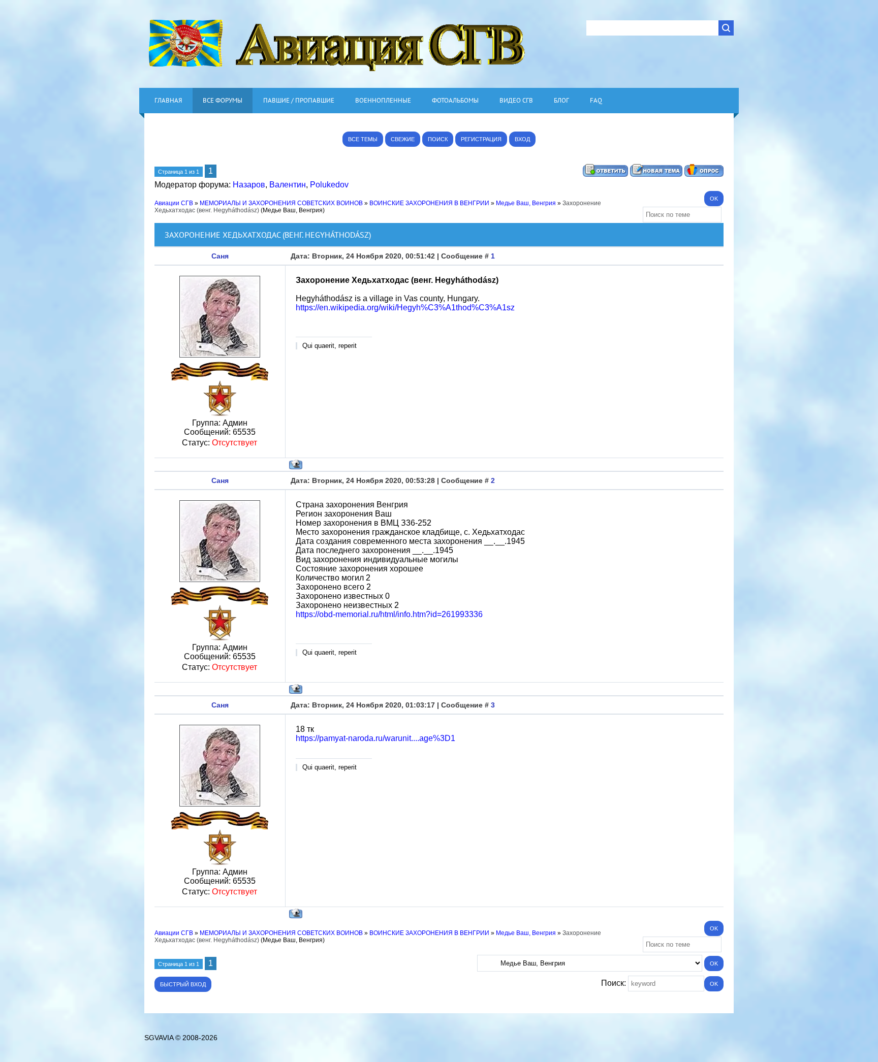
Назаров (249, 184)
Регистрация (481, 139)
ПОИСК (438, 139)
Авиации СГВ (173, 203)
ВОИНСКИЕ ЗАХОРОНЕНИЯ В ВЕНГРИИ (429, 203)
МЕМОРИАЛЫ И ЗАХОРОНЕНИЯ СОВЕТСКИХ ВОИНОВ (281, 203)
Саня (220, 256)
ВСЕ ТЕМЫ (363, 139)
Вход (522, 139)
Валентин (287, 184)
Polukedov (329, 184)
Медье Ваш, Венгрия (526, 203)
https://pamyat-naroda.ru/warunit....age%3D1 (375, 738)
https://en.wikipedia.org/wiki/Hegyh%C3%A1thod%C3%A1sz (405, 307)
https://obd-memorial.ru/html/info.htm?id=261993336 (389, 614)
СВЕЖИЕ (403, 139)
